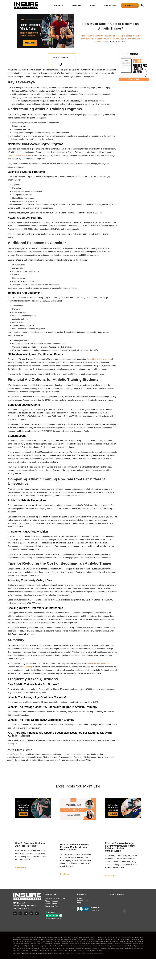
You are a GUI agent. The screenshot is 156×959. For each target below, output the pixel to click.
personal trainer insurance (98, 663)
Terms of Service (80, 953)
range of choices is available (19, 155)
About (92, 5)
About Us (80, 898)
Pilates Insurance (51, 901)
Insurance (58, 5)
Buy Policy (130, 5)
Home (83, 36)
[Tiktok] (37, 913)
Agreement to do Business (95, 953)
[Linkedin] (26, 913)
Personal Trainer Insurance (55, 898)
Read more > (20, 867)
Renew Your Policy (52, 906)
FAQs (79, 902)
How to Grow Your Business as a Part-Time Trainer (30, 844)
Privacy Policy (70, 953)
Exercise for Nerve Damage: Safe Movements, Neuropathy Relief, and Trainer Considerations (120, 847)
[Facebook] (20, 913)
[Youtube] (31, 913)
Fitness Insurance (51, 904)
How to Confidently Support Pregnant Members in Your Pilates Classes (74, 847)
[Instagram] (15, 913)
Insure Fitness (25, 667)
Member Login (82, 900)
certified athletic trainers (99, 359)
